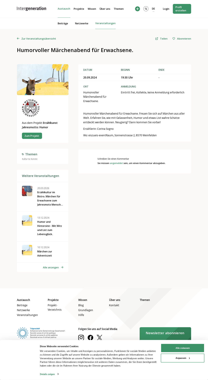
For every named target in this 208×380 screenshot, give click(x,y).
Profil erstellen (180, 8)
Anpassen (181, 358)
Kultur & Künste (29, 158)
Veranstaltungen (105, 23)
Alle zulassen (183, 348)
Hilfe (81, 315)
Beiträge (63, 23)
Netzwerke (81, 23)
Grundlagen (85, 310)
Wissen (92, 8)
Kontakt (114, 305)
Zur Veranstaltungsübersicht (38, 38)
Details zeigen (47, 374)
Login (166, 8)
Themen (119, 8)
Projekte (79, 8)
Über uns (105, 8)
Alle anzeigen (51, 267)
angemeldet (116, 163)
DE (153, 8)
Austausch (64, 8)
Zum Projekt (32, 136)
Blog (81, 305)
